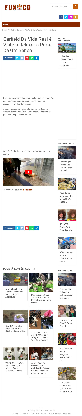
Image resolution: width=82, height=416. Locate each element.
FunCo (29, 410)
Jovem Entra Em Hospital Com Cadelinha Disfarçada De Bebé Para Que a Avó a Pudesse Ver (40, 368)
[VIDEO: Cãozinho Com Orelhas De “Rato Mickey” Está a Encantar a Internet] (15, 353)
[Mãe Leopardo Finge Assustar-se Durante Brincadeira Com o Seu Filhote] (41, 282)
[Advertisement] (28, 79)
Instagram (27, 190)
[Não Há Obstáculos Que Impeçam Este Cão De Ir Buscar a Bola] (15, 316)
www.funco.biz (50, 410)
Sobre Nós (16, 413)
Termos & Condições (39, 413)
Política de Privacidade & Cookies (60, 413)
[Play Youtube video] (28, 172)
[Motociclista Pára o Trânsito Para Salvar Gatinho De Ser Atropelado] (15, 279)
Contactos (26, 413)
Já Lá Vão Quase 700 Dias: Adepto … (67, 227)
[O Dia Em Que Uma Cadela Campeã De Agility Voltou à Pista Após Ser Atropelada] (41, 319)
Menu (5, 25)
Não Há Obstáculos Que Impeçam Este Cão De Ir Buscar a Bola (15, 328)
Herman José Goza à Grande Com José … (67, 323)
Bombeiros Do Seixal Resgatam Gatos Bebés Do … (66, 354)
